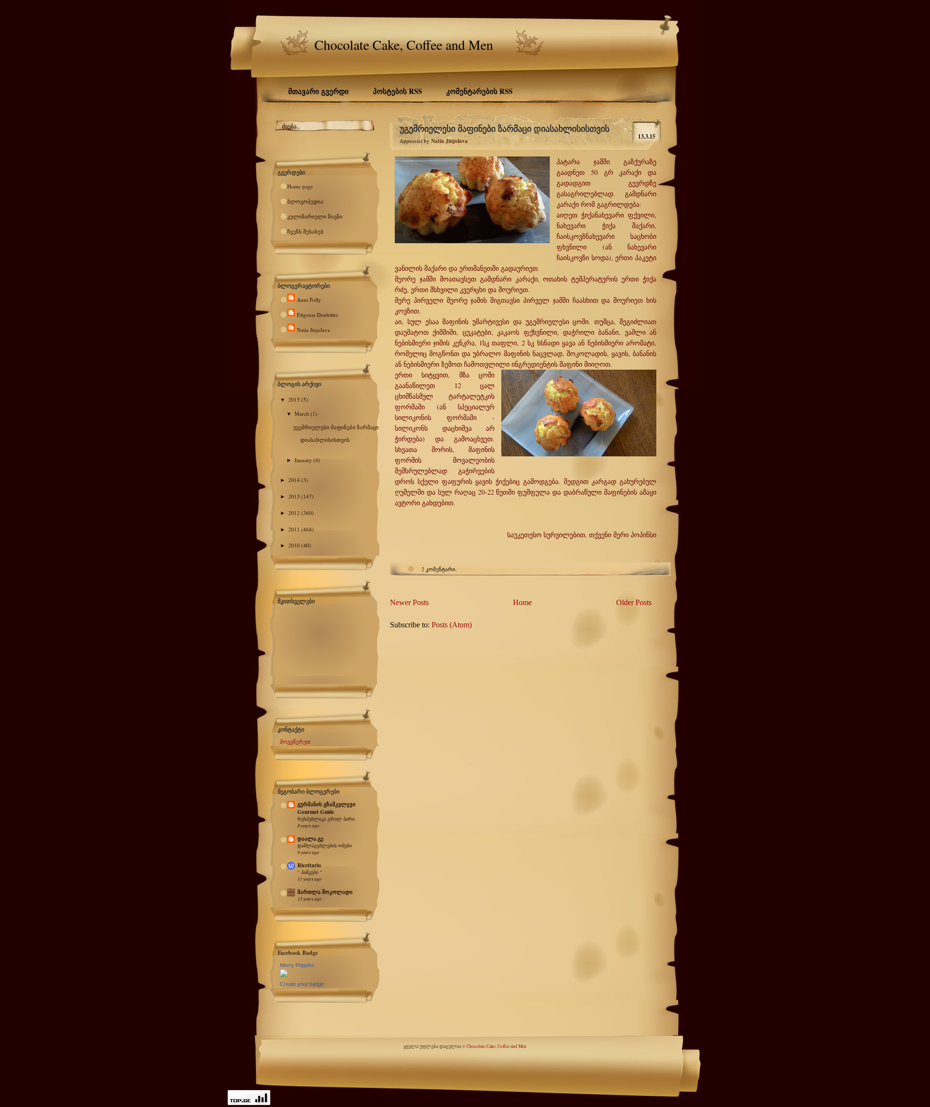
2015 (294, 399)
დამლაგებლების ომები (324, 845)
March (302, 413)
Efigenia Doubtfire (317, 314)
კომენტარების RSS (479, 91)
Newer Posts (409, 602)
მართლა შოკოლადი (325, 892)
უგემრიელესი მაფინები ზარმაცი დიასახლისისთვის (504, 128)
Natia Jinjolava (313, 329)
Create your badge (302, 984)
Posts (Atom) (452, 625)
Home (522, 602)
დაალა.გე (310, 838)
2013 (294, 496)
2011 (294, 529)
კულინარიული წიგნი (314, 216)
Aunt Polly (309, 299)
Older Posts (633, 602)
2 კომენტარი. (439, 569)
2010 (294, 545)
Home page (300, 186)
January (303, 460)
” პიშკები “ (309, 872)
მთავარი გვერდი (318, 91)
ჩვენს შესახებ (305, 231)
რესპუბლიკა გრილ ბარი (326, 818)
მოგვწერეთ (295, 741)
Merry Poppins (297, 965)
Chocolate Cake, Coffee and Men (403, 44)
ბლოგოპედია (305, 201)
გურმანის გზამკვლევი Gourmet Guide (326, 808)
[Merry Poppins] (284, 975)
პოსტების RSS (397, 91)
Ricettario (309, 865)
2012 (294, 512)
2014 (294, 479)
